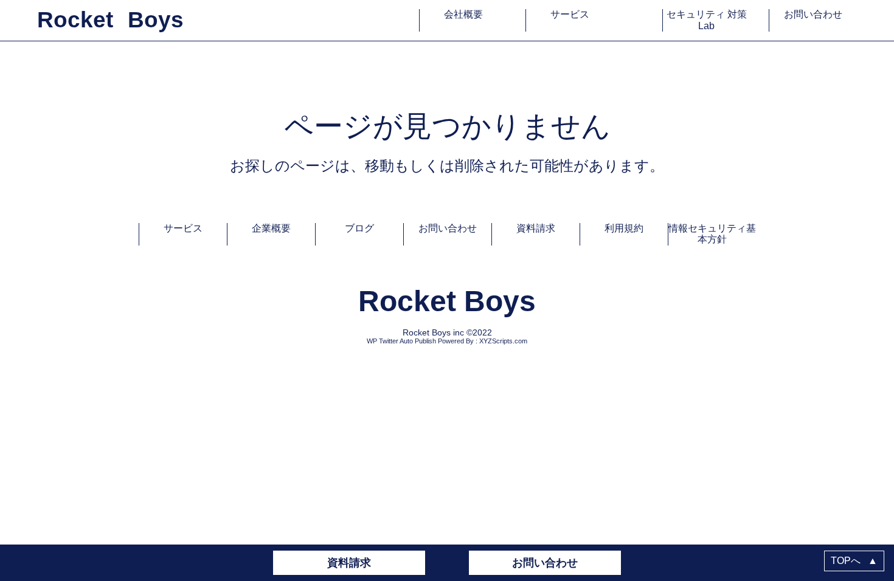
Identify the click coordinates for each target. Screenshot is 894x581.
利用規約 (624, 228)
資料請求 (349, 563)
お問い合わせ (813, 14)
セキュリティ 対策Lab (707, 19)
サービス (569, 14)
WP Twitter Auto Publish (401, 341)
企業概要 (271, 228)
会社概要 (463, 14)
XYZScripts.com (503, 341)
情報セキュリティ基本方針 (712, 233)
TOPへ (854, 560)
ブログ (359, 228)
